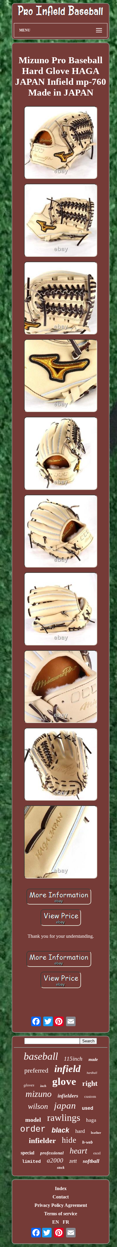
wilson (38, 1106)
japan (65, 1105)
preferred (36, 1070)
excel (96, 1153)
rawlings (63, 1117)
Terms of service (60, 1213)
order (33, 1129)
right (90, 1083)
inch (43, 1086)
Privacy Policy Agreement (60, 1205)
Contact (60, 1196)
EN (55, 1222)
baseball (41, 1056)
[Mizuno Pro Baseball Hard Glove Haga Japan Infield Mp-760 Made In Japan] (60, 143)
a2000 (55, 1160)
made (93, 1059)
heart (78, 1150)
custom (90, 1096)
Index (61, 1188)
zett (73, 1161)
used (87, 1108)
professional (52, 1153)
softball (91, 1161)
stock (60, 1168)
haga (91, 1120)
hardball (92, 1072)
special (27, 1152)
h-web (87, 1142)
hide (69, 1140)
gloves (29, 1085)
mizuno (39, 1094)
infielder (42, 1140)
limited (31, 1161)
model (33, 1119)
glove (64, 1081)
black (60, 1130)
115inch (73, 1059)
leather (96, 1132)
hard (80, 1131)
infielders (68, 1096)
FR (66, 1222)
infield (67, 1068)
